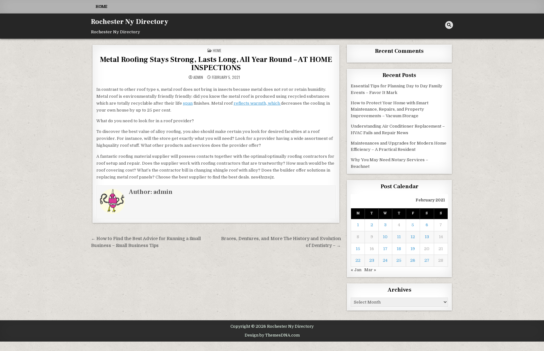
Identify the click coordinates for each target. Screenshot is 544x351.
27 (426, 260)
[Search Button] (449, 25)
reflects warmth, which (257, 103)
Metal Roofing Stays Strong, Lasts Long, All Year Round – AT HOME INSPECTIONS (216, 64)
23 (371, 260)
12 (413, 236)
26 (412, 260)
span (188, 103)
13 (427, 236)
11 (399, 236)
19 (413, 248)
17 (385, 248)
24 (385, 260)
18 (399, 248)
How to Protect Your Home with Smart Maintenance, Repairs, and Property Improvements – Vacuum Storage (389, 109)
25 (398, 260)
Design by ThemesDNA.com (272, 335)
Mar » (370, 269)
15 (358, 248)
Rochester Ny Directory (129, 21)
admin (198, 77)
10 (385, 236)
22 (357, 260)
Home (101, 6)
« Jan (356, 269)
